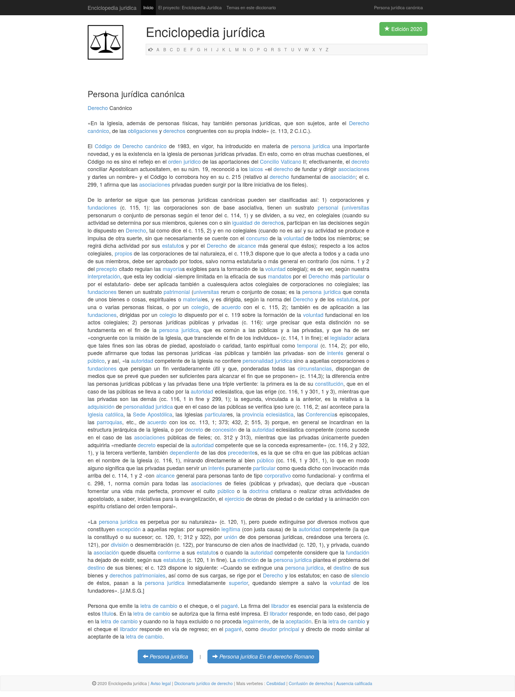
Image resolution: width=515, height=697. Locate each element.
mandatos (279, 276)
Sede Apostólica (152, 414)
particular (353, 276)
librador (280, 605)
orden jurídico (184, 161)
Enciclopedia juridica (112, 7)
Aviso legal (161, 683)
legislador (341, 337)
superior (238, 582)
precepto (106, 268)
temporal (307, 345)
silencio (360, 575)
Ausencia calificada (354, 683)
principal (289, 629)
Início (148, 7)
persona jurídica (310, 146)
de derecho (267, 222)
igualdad (242, 222)
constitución (329, 383)
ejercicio (234, 498)
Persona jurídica (169, 656)
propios (123, 253)
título (108, 613)
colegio (199, 307)
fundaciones (102, 207)
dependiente (184, 452)
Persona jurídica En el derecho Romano (266, 656)
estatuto (171, 245)
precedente (241, 452)
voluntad (293, 238)
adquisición (101, 406)
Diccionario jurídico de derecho (203, 683)
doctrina (259, 491)
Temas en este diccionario (251, 7)
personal (328, 207)
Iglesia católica (105, 414)
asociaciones (353, 169)
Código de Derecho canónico (131, 146)
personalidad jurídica (267, 360)
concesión (224, 429)
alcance (247, 245)
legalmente (256, 621)
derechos (174, 130)
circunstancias (315, 368)
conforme (169, 552)
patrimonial (177, 291)
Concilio (269, 161)
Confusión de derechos (311, 683)
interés (335, 353)
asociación (343, 176)
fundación (357, 552)
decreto (360, 161)
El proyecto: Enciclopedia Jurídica (190, 7)
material (192, 299)
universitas (356, 207)
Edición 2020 (406, 28)
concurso (257, 238)
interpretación (104, 276)
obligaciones (143, 130)
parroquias (109, 422)
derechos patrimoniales (137, 575)
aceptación (298, 621)
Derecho (98, 107)
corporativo (277, 475)
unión (230, 536)
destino (96, 567)
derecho (283, 169)
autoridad (142, 360)
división (120, 544)
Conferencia (320, 414)
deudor (268, 629)
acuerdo (231, 307)
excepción (129, 529)
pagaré (229, 605)
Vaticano (291, 161)
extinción (248, 559)
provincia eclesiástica (268, 414)
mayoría (172, 268)
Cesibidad (275, 683)
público (96, 360)
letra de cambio (158, 605)
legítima (230, 529)
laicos (256, 169)
